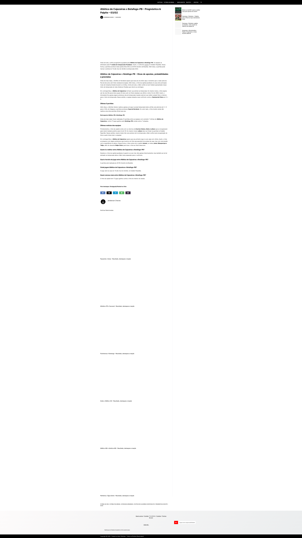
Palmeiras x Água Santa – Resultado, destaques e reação (117, 495)
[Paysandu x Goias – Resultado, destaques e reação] (134, 235)
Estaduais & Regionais (127, 504)
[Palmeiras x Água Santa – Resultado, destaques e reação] (134, 472)
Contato (146, 516)
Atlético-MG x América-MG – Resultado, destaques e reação (118, 448)
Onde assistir (181, 2)
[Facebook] (102, 192)
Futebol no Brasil (169, 2)
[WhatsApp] (121, 192)
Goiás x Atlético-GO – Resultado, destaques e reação (116, 401)
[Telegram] (115, 192)
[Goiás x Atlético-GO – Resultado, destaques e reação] (134, 377)
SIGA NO (146, 525)
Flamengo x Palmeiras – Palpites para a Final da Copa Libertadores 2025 (191, 18)
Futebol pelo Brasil (115, 504)
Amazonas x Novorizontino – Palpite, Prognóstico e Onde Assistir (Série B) (189, 32)
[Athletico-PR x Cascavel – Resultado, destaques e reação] (134, 282)
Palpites (188, 2)
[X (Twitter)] (109, 192)
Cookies (159, 516)
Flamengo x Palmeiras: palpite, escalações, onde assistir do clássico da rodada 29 (190, 25)
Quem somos (139, 516)
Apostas (196, 2)
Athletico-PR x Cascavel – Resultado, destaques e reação (117, 306)
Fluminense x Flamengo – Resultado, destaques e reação (117, 353)
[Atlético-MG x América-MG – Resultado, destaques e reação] (134, 424)
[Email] (128, 192)
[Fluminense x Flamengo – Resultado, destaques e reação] (134, 330)
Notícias (159, 2)
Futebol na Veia (104, 504)
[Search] (201, 2)
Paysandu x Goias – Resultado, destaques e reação (115, 259)
